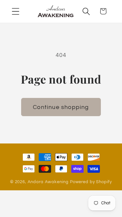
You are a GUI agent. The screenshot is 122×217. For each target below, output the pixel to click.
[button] (15, 11)
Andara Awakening (48, 182)
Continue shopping (61, 107)
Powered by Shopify (91, 182)
